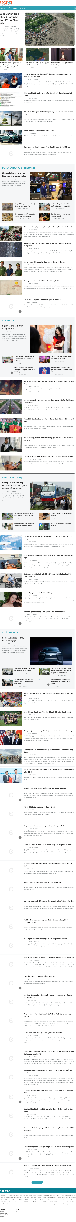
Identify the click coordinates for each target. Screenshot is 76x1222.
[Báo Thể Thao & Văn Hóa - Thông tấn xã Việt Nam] (25, 1019)
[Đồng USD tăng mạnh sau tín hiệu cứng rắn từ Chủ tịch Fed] (7, 206)
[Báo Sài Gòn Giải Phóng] (4, 491)
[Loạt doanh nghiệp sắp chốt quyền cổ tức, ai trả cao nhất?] (44, 206)
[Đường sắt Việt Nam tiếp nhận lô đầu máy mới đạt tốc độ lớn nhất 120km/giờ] (51, 496)
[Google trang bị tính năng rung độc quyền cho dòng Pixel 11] (7, 526)
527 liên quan (36, 386)
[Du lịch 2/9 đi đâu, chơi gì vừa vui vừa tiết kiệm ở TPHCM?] (44, 359)
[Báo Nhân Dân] (16, 218)
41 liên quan (35, 1075)
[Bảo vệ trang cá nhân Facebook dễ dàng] (44, 526)
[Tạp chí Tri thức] (25, 133)
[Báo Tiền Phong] (25, 79)
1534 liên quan (38, 459)
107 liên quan (36, 1056)
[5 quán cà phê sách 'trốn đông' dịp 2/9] (51, 339)
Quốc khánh (58, 1199)
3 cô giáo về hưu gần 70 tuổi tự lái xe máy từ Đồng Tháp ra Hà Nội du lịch (24, 359)
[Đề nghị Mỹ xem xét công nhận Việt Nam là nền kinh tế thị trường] (11, 737)
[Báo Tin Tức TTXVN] (1, 69)
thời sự (63, 1195)
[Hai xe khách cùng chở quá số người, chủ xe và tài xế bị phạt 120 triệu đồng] (11, 387)
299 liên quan (13, 26)
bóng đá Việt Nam (14, 1204)
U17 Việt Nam (45, 1204)
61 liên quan (23, 518)
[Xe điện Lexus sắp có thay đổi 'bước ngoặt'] (51, 651)
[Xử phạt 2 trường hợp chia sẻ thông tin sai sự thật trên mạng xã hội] (11, 463)
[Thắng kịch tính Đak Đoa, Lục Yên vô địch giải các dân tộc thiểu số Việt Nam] (11, 425)
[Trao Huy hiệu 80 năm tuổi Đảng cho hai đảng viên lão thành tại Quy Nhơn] (11, 1115)
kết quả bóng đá (27, 1202)
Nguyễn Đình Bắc (52, 1197)
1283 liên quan (35, 979)
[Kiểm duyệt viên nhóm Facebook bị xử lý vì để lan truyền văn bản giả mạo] (11, 561)
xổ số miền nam (50, 1199)
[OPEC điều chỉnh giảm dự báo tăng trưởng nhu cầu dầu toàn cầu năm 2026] (11, 118)
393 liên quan (35, 925)
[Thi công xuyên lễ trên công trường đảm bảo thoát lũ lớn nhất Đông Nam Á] (11, 756)
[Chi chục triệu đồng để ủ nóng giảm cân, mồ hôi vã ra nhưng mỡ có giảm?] (11, 99)
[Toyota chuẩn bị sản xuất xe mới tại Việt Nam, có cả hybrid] (7, 671)
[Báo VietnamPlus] (26, 904)
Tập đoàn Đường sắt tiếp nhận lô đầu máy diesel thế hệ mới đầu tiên (48, 901)
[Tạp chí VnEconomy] (52, 67)
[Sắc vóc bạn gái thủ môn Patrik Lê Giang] (11, 599)
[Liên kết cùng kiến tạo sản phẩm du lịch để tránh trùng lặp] (11, 794)
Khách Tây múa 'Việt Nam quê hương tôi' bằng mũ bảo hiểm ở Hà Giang (24, 370)
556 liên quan (33, 133)
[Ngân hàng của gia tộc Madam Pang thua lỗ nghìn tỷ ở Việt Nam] (11, 153)
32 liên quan (35, 424)
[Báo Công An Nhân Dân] (26, 459)
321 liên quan (63, 675)
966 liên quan (33, 1114)
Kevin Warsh (61, 1202)
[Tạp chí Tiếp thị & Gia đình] (52, 518)
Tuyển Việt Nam (69, 1195)
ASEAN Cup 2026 (14, 1195)
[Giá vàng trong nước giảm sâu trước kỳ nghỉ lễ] (44, 217)
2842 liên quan (35, 117)
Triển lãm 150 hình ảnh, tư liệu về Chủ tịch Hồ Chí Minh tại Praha (47, 1166)
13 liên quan (25, 673)
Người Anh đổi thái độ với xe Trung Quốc (39, 131)
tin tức (21, 1195)
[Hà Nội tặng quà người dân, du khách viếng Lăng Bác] (11, 888)
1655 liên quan (36, 698)
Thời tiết (27, 1199)
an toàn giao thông (70, 1202)
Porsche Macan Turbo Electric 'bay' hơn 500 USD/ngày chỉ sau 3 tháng (61, 682)
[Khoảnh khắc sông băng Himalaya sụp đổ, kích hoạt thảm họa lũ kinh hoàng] (11, 542)
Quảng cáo (2, 1216)
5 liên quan (13, 491)
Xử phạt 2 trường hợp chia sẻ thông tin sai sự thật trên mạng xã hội (48, 457)
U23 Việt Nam (4, 1202)
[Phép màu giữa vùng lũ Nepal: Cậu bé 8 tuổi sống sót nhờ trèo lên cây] (11, 963)
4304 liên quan (61, 218)
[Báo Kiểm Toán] (26, 698)
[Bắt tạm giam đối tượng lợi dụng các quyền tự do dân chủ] (11, 268)
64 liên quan (35, 1035)
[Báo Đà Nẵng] (53, 675)
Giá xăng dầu (34, 1199)
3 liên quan (33, 1019)
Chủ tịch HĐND (53, 1202)
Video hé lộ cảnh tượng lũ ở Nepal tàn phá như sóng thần (44, 612)
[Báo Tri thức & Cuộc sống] (16, 528)
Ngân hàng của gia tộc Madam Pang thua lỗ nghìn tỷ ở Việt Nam (47, 147)
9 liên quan (33, 885)
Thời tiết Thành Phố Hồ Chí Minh (27, 1204)
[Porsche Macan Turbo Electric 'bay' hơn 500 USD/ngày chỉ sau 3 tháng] (44, 682)
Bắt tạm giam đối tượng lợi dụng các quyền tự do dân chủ (44, 262)
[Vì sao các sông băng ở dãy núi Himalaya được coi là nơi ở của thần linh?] (11, 869)
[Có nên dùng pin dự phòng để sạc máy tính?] (44, 516)
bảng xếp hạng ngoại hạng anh (8, 1197)
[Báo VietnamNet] (16, 363)
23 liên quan (35, 79)
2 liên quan (34, 98)
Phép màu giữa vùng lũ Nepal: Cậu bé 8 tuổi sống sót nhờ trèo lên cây (49, 958)
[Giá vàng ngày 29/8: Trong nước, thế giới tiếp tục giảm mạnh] (7, 217)
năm (40, 1202)
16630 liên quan (25, 218)
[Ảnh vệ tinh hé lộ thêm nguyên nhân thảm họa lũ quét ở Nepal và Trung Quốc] (11, 249)
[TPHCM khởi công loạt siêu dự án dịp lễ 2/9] (11, 813)
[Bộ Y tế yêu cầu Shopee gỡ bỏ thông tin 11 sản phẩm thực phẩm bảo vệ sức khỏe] (11, 1076)
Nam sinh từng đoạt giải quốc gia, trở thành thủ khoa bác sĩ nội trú (61, 370)
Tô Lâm (39, 1197)
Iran (21, 1202)
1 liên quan (11, 331)
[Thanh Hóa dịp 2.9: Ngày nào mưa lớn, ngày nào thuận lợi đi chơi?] (11, 851)
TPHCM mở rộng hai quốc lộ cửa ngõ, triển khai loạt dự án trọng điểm (49, 1147)
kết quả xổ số (42, 1199)
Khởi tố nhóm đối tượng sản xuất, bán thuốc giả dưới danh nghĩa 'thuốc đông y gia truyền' (11, 65)
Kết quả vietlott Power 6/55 (7, 1199)
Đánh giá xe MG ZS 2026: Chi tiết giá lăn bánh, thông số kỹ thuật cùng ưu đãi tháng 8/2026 (61, 671)
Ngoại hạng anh (4, 1195)
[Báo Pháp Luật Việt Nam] (25, 560)
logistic (41, 1195)
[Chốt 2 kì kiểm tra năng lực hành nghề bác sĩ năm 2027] (11, 1039)
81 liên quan (35, 405)
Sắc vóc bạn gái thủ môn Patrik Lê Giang (38, 593)
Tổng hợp (17, 1211)
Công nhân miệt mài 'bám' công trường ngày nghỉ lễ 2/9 (44, 826)
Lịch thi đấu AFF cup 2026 (64, 1204)
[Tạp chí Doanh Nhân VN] (52, 208)
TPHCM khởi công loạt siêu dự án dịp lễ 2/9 (39, 807)
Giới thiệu (2, 1211)
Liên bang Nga (53, 1204)
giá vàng (26, 1195)
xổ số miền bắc (4, 1204)
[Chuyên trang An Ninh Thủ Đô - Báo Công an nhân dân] (15, 518)
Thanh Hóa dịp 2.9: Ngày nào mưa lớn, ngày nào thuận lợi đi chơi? (48, 845)
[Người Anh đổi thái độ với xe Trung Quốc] (11, 137)
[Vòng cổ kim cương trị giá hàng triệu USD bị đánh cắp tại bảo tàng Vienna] (11, 1020)
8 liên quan (34, 809)
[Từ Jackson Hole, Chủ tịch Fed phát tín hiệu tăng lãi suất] (63, 54)
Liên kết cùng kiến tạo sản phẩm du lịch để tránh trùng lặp (45, 788)
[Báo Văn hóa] (25, 283)
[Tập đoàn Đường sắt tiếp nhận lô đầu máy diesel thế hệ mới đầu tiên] (11, 907)
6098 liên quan (35, 847)
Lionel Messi (70, 1199)
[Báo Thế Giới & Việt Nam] (52, 528)
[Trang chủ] (6, 3)
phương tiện (60, 1197)
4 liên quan (36, 579)
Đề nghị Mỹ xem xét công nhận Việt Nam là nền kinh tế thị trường (48, 731)
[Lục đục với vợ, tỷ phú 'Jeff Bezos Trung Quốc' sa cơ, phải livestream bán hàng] (11, 444)
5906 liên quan (61, 208)
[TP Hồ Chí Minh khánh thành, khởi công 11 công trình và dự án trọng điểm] (11, 1096)
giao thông (33, 1197)
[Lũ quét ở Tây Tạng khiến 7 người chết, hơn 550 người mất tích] (50, 29)
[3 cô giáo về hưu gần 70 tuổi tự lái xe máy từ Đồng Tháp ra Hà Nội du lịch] (7, 359)
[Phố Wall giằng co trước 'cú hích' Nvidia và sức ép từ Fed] (51, 186)
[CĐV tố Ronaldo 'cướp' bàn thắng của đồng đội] (11, 982)
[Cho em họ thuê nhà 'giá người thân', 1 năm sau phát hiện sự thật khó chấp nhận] (11, 1134)
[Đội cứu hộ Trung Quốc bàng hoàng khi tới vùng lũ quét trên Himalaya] (11, 233)
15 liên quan (61, 361)
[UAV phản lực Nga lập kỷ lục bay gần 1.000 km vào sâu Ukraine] (37, 54)
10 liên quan (14, 179)
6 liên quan (34, 560)
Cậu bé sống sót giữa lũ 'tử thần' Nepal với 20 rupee (42, 300)
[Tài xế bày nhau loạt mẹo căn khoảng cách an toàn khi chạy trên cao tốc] (7, 682)
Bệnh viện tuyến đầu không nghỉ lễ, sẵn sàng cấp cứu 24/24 (45, 939)
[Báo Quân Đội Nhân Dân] (26, 1057)
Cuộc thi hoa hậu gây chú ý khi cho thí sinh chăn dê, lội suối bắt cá (47, 712)
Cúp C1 (16, 1202)
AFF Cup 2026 (20, 1197)
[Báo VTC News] (2, 26)
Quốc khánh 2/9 (34, 1195)
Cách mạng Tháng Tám (49, 1195)
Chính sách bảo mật (4, 1214)
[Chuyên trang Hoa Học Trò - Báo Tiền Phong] (24, 868)
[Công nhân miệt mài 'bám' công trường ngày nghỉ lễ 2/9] (11, 832)
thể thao (35, 1202)
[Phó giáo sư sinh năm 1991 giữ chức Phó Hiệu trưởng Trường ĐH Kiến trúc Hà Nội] (11, 775)
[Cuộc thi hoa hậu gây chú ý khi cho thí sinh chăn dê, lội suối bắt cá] (11, 718)
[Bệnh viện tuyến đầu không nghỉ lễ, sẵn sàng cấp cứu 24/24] (11, 945)
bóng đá (11, 1202)
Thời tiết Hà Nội (19, 1199)
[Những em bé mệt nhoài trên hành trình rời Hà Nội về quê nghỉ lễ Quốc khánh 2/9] (11, 580)
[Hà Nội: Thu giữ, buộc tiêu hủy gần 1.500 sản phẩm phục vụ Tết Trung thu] (11, 699)
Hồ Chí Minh (45, 1202)
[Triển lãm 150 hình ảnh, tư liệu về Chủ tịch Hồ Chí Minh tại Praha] (11, 1171)
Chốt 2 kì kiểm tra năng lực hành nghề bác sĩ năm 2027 (43, 1033)
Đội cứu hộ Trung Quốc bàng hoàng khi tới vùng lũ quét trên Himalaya (49, 227)
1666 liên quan (35, 283)
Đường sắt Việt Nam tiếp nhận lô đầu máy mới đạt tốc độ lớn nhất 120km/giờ (14, 486)
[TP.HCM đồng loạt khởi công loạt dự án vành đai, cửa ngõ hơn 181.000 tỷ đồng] (11, 926)
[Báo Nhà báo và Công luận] (28, 67)
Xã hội (64, 1199)
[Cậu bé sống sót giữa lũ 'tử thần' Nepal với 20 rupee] (11, 306)
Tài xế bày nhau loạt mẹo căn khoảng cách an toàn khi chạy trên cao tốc (23, 682)
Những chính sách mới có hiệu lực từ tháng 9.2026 (42, 281)
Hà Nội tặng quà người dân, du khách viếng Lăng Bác (42, 882)
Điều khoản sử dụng (4, 1213)
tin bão (38, 1204)
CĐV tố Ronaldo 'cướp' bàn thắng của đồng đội (40, 976)
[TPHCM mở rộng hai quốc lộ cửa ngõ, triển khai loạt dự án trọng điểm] (11, 1153)
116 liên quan (35, 828)
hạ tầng (27, 1197)
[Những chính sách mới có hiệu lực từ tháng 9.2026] (11, 287)
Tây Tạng (44, 1197)
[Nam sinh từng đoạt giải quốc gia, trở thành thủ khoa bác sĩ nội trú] (44, 370)
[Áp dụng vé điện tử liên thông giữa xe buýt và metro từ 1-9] (7, 516)
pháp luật (67, 1197)
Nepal (58, 1195)
